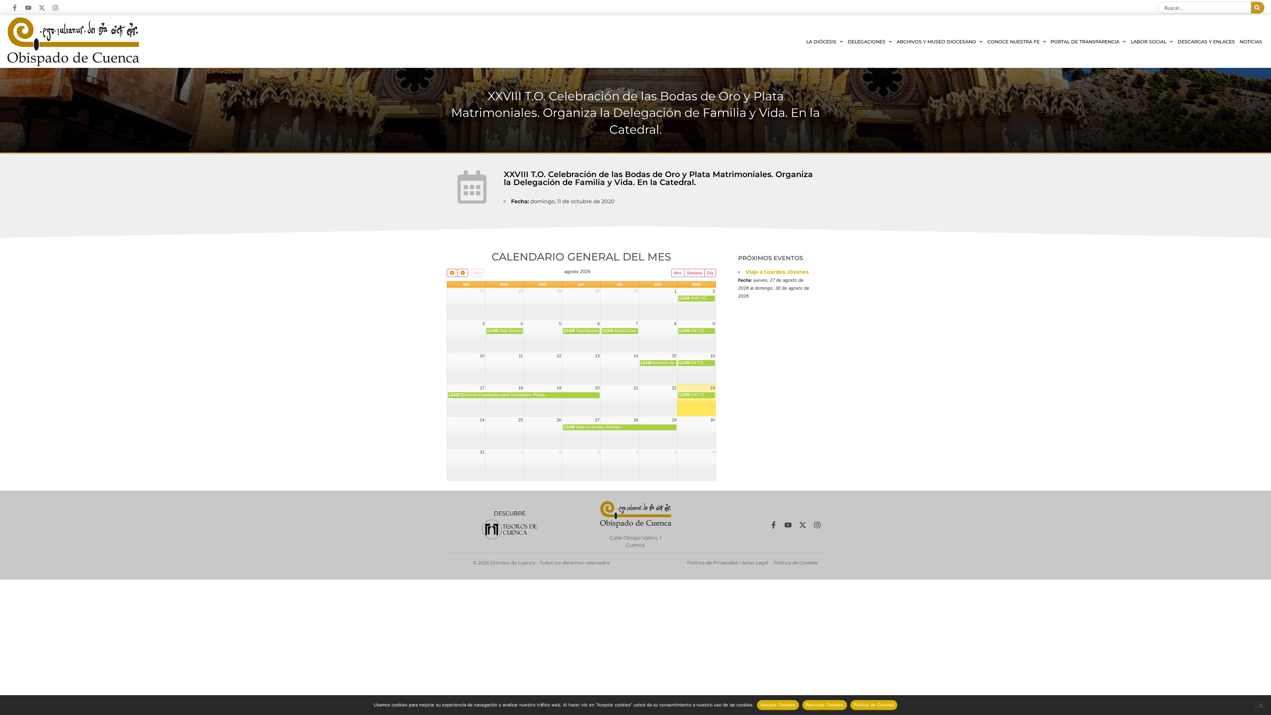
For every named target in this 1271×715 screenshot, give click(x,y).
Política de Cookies (874, 704)
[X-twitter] (42, 8)
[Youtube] (28, 8)
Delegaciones (866, 42)
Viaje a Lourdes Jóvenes (777, 271)
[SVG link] (509, 529)
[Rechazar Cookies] (1260, 705)
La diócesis (821, 42)
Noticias (1251, 42)
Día (710, 273)
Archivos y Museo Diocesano (936, 42)
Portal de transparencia (1085, 42)
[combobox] (1204, 8)
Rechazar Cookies (825, 704)
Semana (694, 273)
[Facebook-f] (15, 8)
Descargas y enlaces (1206, 42)
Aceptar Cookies (778, 704)
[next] (462, 273)
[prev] (452, 273)
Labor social (1148, 42)
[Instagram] (55, 8)
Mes (678, 273)
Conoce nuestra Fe (1013, 42)
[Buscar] (1257, 8)
